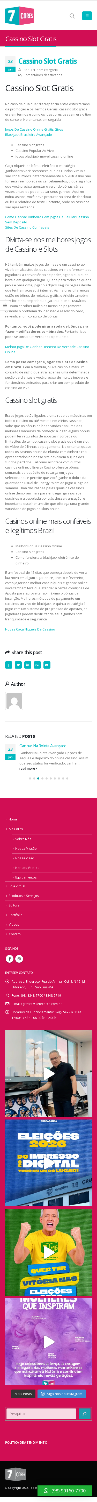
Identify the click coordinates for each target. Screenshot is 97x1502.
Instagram (19, 959)
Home (13, 819)
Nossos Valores (27, 868)
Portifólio (16, 915)
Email (46, 664)
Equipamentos (26, 877)
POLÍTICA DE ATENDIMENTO (26, 1442)
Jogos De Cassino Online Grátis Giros (34, 129)
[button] (30, 778)
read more (27, 768)
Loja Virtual (17, 886)
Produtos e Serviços (24, 896)
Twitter (18, 664)
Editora (14, 905)
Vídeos (14, 924)
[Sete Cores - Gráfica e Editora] (19, 15)
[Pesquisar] (85, 1413)
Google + (37, 664)
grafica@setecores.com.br (42, 1004)
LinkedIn (27, 664)
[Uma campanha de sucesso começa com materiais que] (48, 1252)
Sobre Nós (23, 839)
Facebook (8, 664)
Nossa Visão (24, 858)
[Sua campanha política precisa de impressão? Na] (48, 1073)
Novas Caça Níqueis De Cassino (30, 629)
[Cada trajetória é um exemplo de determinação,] (48, 1341)
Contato (15, 934)
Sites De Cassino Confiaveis (27, 227)
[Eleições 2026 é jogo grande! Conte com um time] (48, 1163)
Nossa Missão (26, 848)
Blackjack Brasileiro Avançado (28, 134)
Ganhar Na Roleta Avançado (42, 746)
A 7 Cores (16, 829)
